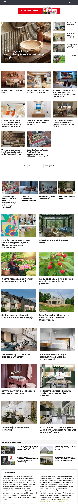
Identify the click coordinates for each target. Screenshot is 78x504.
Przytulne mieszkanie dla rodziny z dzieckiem (38, 92)
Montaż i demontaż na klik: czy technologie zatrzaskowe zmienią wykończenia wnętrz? (11, 123)
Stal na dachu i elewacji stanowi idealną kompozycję (17, 316)
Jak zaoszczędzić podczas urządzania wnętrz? (15, 355)
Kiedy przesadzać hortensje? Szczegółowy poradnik (17, 280)
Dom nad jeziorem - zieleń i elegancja (16, 428)
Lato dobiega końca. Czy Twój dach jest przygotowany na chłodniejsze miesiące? (38, 153)
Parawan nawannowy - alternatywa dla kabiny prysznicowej (53, 357)
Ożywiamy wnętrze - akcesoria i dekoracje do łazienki (19, 392)
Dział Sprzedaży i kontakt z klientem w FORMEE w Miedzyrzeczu (54, 317)
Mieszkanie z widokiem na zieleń (53, 241)
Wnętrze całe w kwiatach (72, 23)
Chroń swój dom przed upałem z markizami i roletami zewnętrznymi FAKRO (63, 123)
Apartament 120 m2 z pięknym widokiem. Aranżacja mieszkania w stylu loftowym (58, 430)
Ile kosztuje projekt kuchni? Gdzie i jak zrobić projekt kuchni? (55, 393)
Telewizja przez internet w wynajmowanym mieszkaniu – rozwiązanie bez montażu (64, 93)
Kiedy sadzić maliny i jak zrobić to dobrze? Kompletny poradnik (56, 281)
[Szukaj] (70, 2)
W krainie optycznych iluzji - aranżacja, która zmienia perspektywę (11, 152)
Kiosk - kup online (29, 10)
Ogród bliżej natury (71, 56)
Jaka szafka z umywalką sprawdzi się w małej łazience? (38, 122)
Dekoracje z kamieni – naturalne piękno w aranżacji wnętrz (24, 54)
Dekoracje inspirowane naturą (11, 92)
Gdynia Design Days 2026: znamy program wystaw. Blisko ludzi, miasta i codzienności (15, 244)
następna (48, 166)
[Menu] (75, 2)
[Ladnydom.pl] (5, 2)
